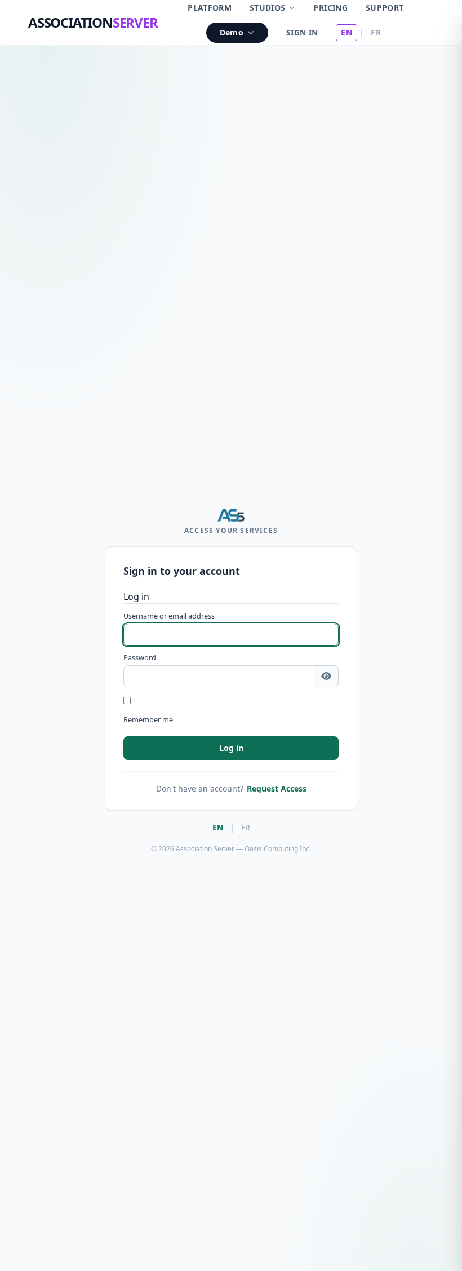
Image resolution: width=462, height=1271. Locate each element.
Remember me (148, 719)
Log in (231, 748)
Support (384, 7)
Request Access (276, 788)
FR (376, 32)
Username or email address (169, 616)
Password (139, 657)
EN (346, 32)
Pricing (330, 7)
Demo (231, 32)
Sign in (302, 32)
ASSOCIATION (93, 22)
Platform (210, 7)
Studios (267, 7)
